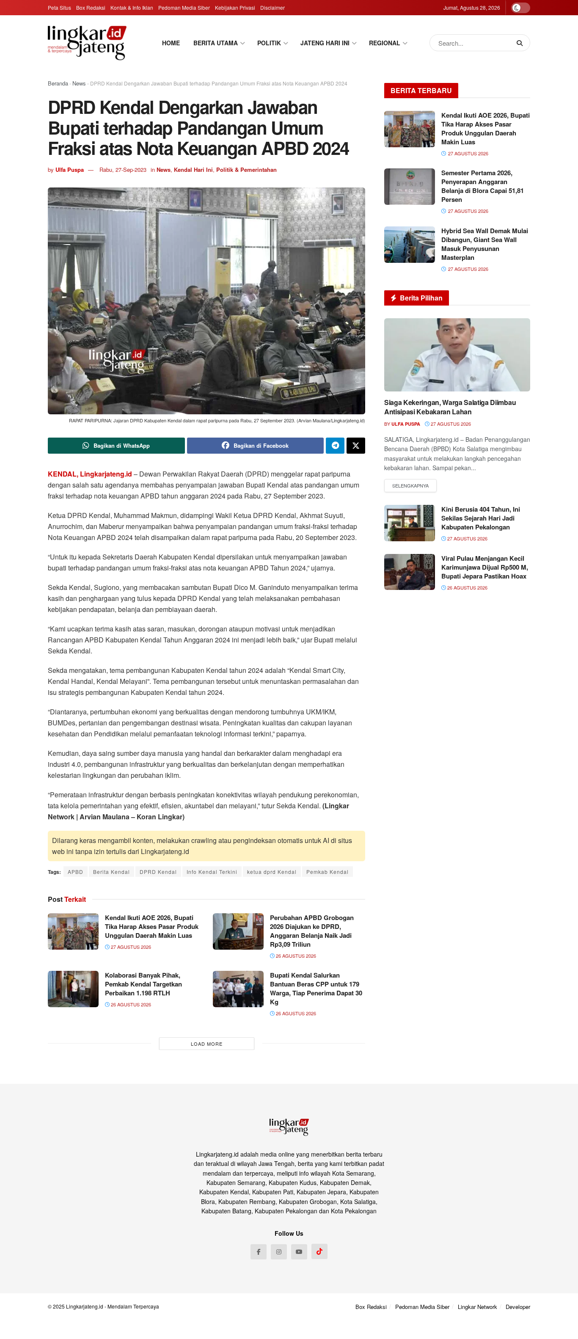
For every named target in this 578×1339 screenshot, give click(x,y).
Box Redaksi (90, 7)
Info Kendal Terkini (212, 871)
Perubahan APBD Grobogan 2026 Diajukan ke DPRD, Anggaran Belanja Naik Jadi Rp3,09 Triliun (312, 931)
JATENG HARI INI (325, 43)
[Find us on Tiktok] (319, 1251)
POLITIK (269, 43)
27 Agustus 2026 (130, 946)
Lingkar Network (477, 1307)
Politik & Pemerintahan (246, 169)
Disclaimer (272, 7)
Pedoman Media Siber (184, 7)
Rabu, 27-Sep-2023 (122, 169)
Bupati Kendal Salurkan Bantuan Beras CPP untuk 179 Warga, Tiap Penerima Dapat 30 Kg (316, 988)
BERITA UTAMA (215, 43)
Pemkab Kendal (327, 871)
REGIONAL (384, 43)
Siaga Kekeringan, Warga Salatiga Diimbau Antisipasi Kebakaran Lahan (450, 406)
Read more (410, 486)
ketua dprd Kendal (272, 871)
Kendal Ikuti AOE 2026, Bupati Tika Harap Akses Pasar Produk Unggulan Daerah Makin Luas (151, 926)
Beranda (58, 83)
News (79, 83)
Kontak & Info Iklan (131, 7)
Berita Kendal (111, 871)
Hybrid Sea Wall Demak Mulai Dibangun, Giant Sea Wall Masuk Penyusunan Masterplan (484, 244)
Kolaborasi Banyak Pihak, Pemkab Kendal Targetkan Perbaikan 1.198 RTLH (143, 983)
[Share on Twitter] (356, 446)
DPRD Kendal (158, 871)
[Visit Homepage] (87, 42)
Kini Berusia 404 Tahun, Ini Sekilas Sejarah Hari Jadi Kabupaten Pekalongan (480, 518)
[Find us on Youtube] (299, 1251)
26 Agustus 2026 (295, 955)
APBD (75, 871)
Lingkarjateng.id (84, 1306)
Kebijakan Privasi (235, 7)
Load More (207, 1043)
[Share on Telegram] (335, 446)
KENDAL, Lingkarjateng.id (90, 474)
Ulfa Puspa (69, 169)
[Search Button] (521, 42)
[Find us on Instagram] (279, 1251)
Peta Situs (59, 7)
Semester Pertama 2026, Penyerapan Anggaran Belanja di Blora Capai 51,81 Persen (482, 186)
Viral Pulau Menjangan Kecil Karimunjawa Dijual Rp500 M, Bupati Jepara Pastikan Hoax (484, 567)
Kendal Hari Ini (193, 169)
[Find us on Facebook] (258, 1251)
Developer (518, 1307)
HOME (171, 43)
